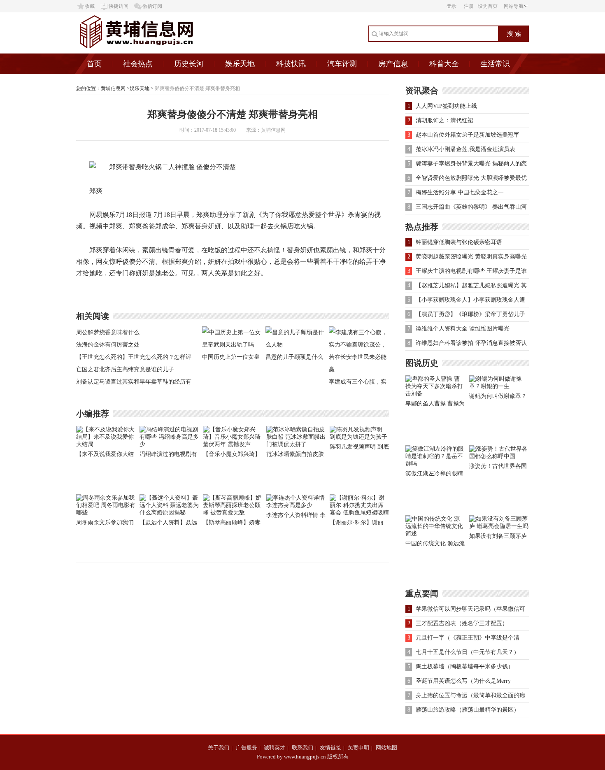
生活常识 (495, 64)
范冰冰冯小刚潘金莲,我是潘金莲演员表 (465, 149)
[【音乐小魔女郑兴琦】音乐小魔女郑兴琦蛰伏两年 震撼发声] (232, 444)
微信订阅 (152, 6)
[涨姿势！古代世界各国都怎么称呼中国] (499, 456)
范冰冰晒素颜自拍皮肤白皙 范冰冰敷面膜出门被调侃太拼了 (296, 456)
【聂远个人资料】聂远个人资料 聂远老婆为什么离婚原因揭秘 (169, 524)
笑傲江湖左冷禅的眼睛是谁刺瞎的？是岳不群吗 (434, 475)
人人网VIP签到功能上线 (446, 106)
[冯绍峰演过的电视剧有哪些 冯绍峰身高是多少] (169, 444)
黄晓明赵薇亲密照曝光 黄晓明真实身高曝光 (471, 257)
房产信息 (393, 64)
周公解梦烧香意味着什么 (108, 332)
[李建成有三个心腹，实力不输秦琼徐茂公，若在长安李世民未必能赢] (358, 369)
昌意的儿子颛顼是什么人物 (294, 358)
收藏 (90, 6)
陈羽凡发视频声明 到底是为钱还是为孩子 (359, 448)
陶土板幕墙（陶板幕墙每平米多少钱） (465, 666)
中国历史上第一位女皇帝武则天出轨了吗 (231, 358)
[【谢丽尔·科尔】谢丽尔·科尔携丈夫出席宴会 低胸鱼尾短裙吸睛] (359, 512)
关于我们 (218, 747)
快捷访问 (118, 6)
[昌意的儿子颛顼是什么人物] (295, 345)
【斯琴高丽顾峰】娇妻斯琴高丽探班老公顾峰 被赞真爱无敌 (232, 524)
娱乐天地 (240, 64)
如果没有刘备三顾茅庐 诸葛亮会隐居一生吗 (498, 537)
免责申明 (358, 747)
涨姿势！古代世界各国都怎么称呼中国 (498, 467)
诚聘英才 (274, 747)
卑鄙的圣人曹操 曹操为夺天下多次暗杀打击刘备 (435, 405)
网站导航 (514, 6)
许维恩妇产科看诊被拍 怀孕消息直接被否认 (471, 343)
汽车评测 (342, 64)
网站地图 (386, 747)
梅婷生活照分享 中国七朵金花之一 (460, 192)
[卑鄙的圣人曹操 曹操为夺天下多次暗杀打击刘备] (435, 394)
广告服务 (246, 747)
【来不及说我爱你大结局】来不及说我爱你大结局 (105, 456)
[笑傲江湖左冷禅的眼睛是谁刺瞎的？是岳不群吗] (435, 464)
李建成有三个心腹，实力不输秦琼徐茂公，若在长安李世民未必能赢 (357, 383)
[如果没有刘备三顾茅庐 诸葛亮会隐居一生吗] (499, 526)
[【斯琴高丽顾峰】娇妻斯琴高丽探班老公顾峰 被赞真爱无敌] (232, 512)
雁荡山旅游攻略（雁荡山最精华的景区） (467, 710)
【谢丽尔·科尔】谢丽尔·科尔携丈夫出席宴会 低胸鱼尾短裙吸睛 (357, 524)
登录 (451, 6)
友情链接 (330, 747)
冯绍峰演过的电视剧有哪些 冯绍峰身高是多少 (169, 456)
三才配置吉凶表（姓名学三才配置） (462, 623)
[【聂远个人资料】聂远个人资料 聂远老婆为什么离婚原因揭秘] (169, 512)
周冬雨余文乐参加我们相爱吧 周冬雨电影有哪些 (105, 524)
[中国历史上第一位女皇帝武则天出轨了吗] (231, 345)
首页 (94, 64)
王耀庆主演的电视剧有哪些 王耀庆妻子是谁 (471, 271)
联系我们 (302, 747)
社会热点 (138, 64)
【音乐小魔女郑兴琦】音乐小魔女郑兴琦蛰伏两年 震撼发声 (232, 456)
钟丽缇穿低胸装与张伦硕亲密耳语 (459, 242)
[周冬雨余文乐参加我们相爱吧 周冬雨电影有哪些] (105, 512)
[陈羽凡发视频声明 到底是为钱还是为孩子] (359, 437)
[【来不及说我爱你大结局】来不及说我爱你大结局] (105, 444)
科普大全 (444, 64)
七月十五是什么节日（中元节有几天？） (467, 652)
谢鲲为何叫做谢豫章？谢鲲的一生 (498, 397)
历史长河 (189, 64)
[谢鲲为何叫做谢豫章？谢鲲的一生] (499, 386)
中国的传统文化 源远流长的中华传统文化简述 (435, 545)
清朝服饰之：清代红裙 (444, 120)
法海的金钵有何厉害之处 (108, 345)
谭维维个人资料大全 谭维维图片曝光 (463, 329)
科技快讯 (291, 64)
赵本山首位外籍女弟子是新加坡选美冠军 (467, 135)
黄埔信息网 (113, 88)
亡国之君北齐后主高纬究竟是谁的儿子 (125, 369)
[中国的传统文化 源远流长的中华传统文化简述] (435, 533)
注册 (469, 6)
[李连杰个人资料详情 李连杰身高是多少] (296, 505)
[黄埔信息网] (158, 52)
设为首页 (488, 6)
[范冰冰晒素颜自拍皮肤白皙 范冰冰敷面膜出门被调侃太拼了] (296, 444)
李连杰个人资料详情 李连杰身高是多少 (296, 516)
